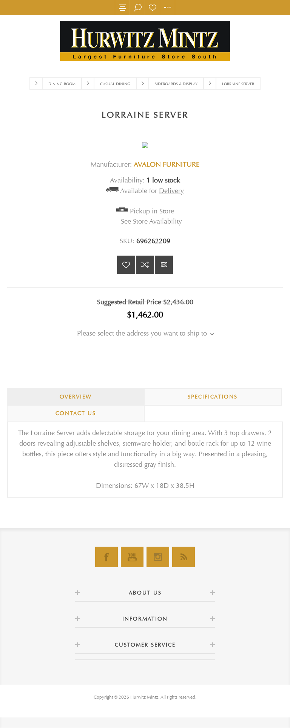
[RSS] (183, 557)
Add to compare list (145, 265)
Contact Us (76, 413)
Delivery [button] (171, 190)
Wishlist (152, 7)
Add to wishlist (126, 265)
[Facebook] (106, 557)
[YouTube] (132, 557)
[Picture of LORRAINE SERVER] (145, 140)
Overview (76, 396)
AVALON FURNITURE (166, 164)
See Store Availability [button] (151, 221)
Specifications (213, 396)
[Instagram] (158, 557)
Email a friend (164, 265)
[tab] (76, 397)
